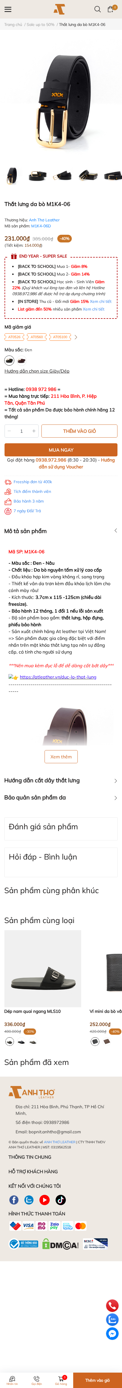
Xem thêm (61, 757)
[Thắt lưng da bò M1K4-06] (61, 100)
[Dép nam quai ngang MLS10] (42, 968)
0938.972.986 (51, 460)
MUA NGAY (61, 450)
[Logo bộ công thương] (58, 1242)
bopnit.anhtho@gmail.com (55, 1131)
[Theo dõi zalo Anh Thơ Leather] (29, 1200)
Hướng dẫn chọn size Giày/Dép (37, 371)
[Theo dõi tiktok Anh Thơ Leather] (61, 1200)
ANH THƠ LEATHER (59, 1142)
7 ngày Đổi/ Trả (27, 510)
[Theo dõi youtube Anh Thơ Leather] (45, 1200)
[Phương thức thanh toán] (48, 1226)
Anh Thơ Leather (44, 220)
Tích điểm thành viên (32, 491)
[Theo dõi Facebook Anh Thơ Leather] (14, 1200)
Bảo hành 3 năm (29, 501)
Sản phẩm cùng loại (39, 920)
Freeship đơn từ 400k (33, 481)
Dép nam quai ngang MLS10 (32, 1011)
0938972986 (56, 1122)
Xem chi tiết (101, 301)
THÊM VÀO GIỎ (79, 431)
